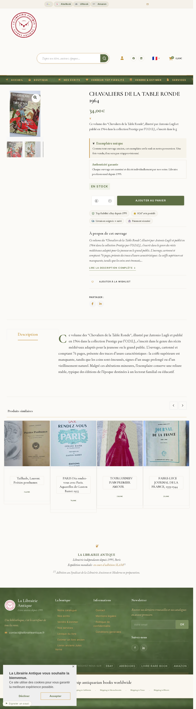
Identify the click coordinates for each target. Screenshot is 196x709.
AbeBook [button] (65, 4)
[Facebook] (134, 58)
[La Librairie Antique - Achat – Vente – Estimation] (24, 24)
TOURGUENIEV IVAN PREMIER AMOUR (121, 482)
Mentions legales (106, 615)
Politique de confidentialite (101, 623)
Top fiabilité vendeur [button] (48, 4)
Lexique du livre (66, 633)
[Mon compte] (122, 58)
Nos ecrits (63, 615)
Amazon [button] (102, 4)
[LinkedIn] (141, 58)
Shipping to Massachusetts (110, 690)
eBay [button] (109, 666)
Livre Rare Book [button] (154, 666)
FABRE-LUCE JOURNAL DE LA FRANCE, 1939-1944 (165, 482)
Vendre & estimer (67, 621)
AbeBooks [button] (127, 666)
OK (182, 624)
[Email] (147, 4)
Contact (100, 610)
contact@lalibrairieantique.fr (26, 632)
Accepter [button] (55, 696)
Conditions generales (108, 631)
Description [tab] (28, 334)
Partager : (96, 297)
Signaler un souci (17, 703)
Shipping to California (82, 690)
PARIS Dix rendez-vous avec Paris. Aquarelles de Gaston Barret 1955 (73, 484)
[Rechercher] (104, 58)
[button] (105, 80)
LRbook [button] (83, 4)
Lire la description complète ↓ (112, 268)
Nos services (65, 627)
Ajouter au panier (151, 200)
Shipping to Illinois (161, 690)
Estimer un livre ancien (71, 639)
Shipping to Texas (137, 690)
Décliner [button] (24, 696)
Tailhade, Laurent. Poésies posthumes (27, 480)
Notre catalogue (67, 610)
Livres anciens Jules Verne (68, 647)
